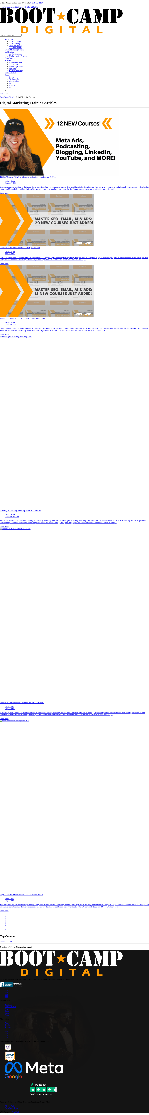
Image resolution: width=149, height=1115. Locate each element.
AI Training (9, 39)
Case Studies (14, 81)
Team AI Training (15, 46)
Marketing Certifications (18, 56)
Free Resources (10, 73)
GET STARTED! (36, 3)
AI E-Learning (14, 44)
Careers (7, 1013)
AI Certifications (15, 48)
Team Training (10, 58)
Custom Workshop (16, 71)
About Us (8, 1005)
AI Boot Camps (15, 41)
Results (12, 85)
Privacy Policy (10, 1106)
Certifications (9, 52)
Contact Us (9, 1015)
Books (11, 77)
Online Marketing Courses (14, 50)
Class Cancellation (11, 1108)
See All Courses (6, 941)
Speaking (12, 69)
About (7, 75)
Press (6, 1023)
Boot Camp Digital (7, 97)
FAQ (11, 83)
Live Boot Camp (15, 62)
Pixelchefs (15, 1112)
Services (8, 60)
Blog (11, 87)
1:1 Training (13, 64)
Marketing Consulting (17, 67)
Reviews (8, 1027)
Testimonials (14, 79)
